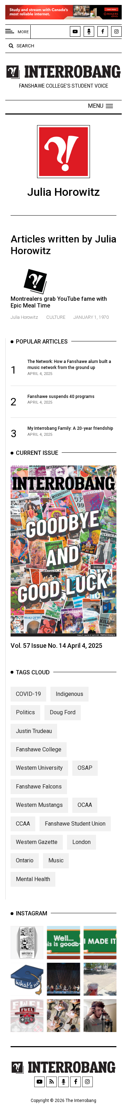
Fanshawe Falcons (39, 786)
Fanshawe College (38, 749)
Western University (39, 767)
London (81, 842)
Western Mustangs (39, 805)
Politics (25, 712)
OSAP (85, 767)
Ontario (25, 860)
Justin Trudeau (34, 731)
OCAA (85, 805)
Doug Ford (62, 712)
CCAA (23, 823)
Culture (55, 317)
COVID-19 (28, 694)
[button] (100, 106)
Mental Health (33, 879)
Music (56, 860)
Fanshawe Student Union (75, 823)
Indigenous (69, 694)
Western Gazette (37, 842)
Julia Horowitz (25, 317)
